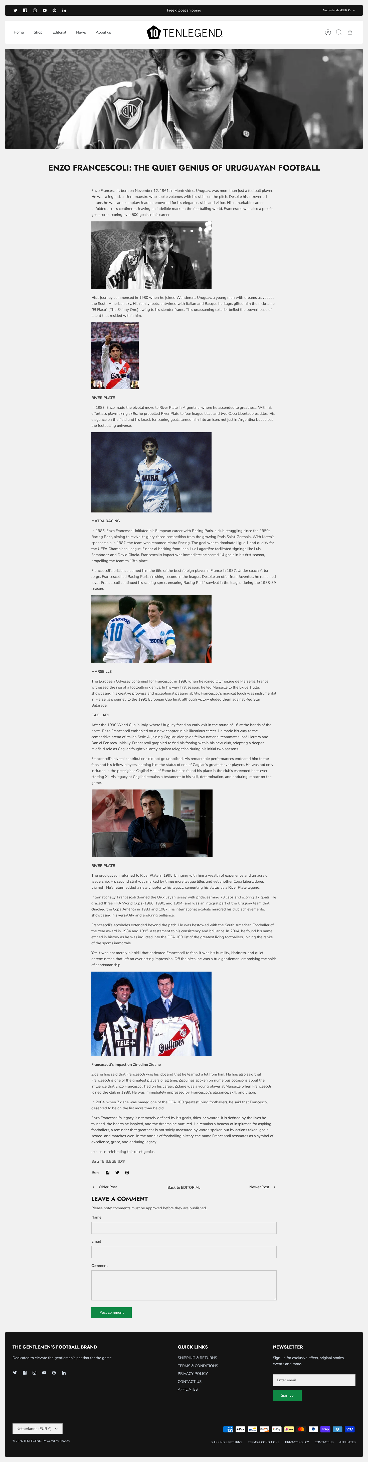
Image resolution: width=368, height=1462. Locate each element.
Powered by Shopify (56, 1441)
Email (96, 1241)
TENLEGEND (32, 1441)
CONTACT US (190, 1381)
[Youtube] (45, 10)
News (81, 32)
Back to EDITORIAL (183, 1187)
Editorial (59, 32)
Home (19, 32)
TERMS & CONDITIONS (198, 1365)
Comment (99, 1265)
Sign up (287, 1395)
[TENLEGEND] (184, 32)
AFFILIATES (188, 1389)
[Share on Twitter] (117, 1172)
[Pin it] (127, 1172)
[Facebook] (25, 10)
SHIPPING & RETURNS (197, 1357)
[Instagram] (35, 10)
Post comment (111, 1312)
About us (103, 32)
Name (96, 1217)
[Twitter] (15, 10)
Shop (38, 32)
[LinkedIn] (64, 10)
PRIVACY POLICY (193, 1373)
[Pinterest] (54, 10)
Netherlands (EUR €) (337, 10)
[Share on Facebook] (107, 1172)
